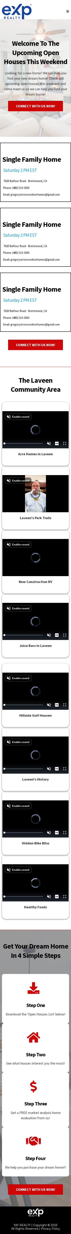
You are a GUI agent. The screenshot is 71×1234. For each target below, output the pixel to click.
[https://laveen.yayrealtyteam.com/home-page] (17, 11)
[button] (67, 11)
